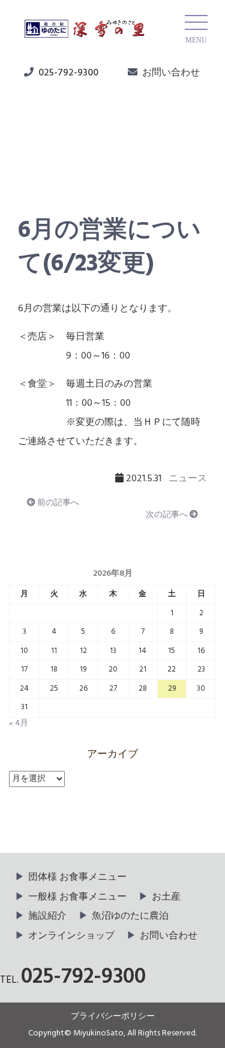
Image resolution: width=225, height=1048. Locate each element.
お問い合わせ (171, 73)
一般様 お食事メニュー (77, 897)
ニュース (49, 162)
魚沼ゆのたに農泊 (130, 916)
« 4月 (18, 723)
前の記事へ (57, 503)
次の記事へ (168, 515)
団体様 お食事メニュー (77, 877)
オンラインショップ (71, 936)
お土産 (166, 897)
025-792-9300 (68, 73)
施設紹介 (47, 916)
